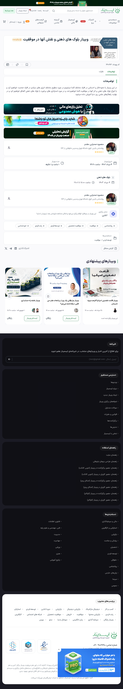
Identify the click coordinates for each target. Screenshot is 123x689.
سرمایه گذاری (93, 619)
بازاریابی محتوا (95, 614)
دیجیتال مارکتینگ (93, 609)
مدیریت (57, 534)
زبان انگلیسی (78, 619)
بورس (41, 619)
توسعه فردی (106, 240)
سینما (114, 579)
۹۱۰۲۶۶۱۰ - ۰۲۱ (99, 645)
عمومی (114, 585)
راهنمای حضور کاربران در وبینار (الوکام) (102, 500)
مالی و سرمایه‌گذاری (109, 521)
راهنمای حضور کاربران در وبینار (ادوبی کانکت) (99, 474)
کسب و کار (109, 609)
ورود (19, 22)
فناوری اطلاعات (54, 521)
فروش (69, 614)
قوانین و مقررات (110, 414)
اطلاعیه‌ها (33, 10)
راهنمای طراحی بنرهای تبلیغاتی (105, 461)
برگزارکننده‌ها (112, 420)
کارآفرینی (18, 614)
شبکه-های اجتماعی (34, 614)
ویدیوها (114, 382)
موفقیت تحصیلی (54, 614)
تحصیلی (113, 547)
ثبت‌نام (12, 22)
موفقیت (97, 240)
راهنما (40, 10)
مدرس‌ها (113, 427)
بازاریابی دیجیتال (74, 609)
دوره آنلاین (46, 609)
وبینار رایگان (109, 619)
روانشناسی (113, 566)
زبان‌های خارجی (111, 572)
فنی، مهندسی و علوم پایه (50, 528)
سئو (51, 619)
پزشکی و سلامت (110, 540)
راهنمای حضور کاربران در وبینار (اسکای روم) (100, 487)
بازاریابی (114, 534)
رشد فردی (109, 614)
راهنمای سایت (111, 455)
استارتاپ (17, 609)
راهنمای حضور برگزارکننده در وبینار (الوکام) (100, 493)
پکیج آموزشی (55, 560)
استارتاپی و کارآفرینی (109, 528)
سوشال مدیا (63, 619)
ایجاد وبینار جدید (110, 395)
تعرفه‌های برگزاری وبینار (108, 401)
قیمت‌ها (45, 10)
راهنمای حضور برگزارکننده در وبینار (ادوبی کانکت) (98, 468)
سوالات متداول (111, 407)
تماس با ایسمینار (110, 433)
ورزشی (58, 547)
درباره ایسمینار (111, 388)
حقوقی (114, 560)
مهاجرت (57, 540)
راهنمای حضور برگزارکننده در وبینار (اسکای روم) (98, 480)
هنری (58, 553)
